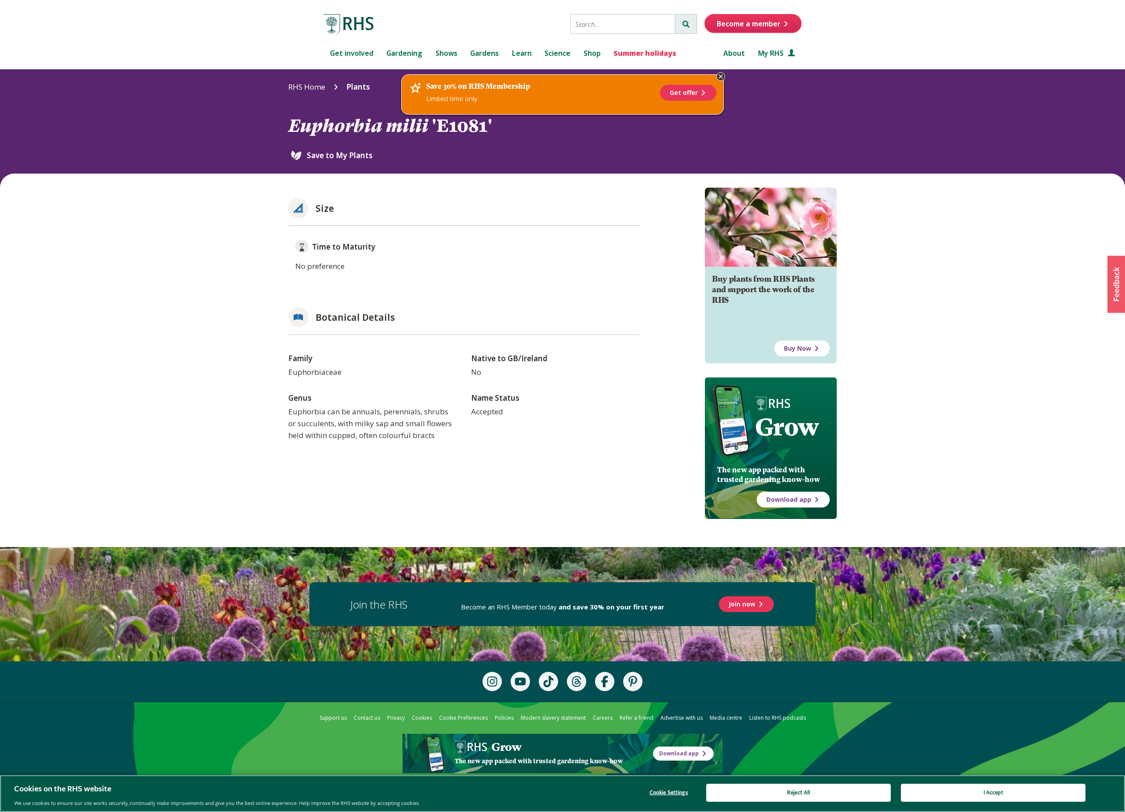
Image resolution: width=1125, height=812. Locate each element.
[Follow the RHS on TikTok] (548, 681)
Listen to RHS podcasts (777, 717)
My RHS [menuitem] (771, 53)
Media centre (726, 717)
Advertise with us (681, 717)
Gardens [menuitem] (484, 53)
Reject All (798, 792)
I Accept (993, 792)
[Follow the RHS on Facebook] (604, 681)
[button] (1116, 284)
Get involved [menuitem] (352, 53)
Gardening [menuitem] (404, 53)
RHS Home (306, 87)
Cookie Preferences (463, 717)
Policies (504, 717)
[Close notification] (720, 76)
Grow (787, 427)
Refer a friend (636, 717)
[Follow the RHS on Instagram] (492, 681)
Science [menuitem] (557, 53)
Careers (603, 717)
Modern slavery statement (553, 717)
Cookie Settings (669, 792)
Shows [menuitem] (446, 53)
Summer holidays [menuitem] (644, 53)
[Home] (348, 25)
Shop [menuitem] (592, 53)
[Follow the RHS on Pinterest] (632, 681)
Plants (358, 87)
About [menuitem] (734, 53)
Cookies (422, 717)
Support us (333, 717)
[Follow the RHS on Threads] (576, 681)
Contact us (367, 717)
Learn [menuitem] (522, 53)
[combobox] (623, 23)
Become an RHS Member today (562, 606)
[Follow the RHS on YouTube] (520, 681)
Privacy (396, 717)
